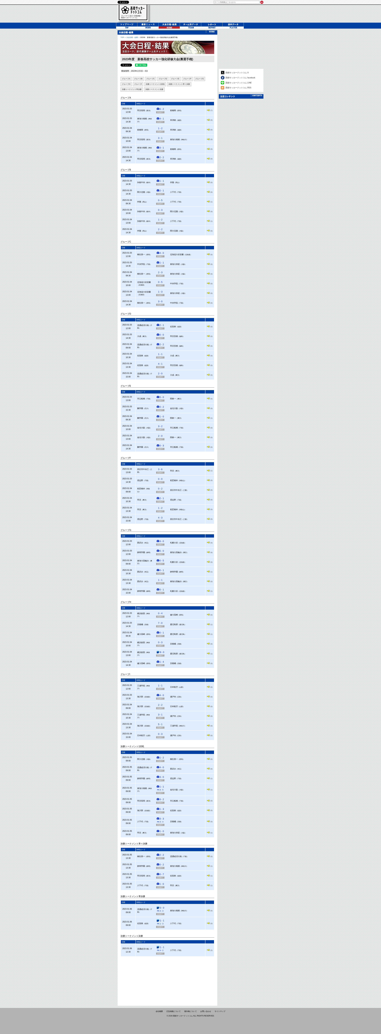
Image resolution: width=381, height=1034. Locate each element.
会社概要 (159, 1011)
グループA (126, 79)
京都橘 (140, 624)
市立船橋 (141, 399)
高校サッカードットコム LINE (238, 83)
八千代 (173, 192)
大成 (139, 336)
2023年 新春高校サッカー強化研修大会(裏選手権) (159, 37)
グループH (126, 84)
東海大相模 (142, 119)
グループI (138, 84)
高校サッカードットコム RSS (238, 88)
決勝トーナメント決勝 (154, 89)
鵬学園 (140, 408)
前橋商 (173, 110)
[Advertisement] (167, 979)
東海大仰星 (175, 264)
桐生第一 (141, 254)
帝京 (172, 471)
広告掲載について (173, 1011)
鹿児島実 (174, 624)
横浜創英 (141, 613)
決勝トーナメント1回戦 (155, 84)
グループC (150, 79)
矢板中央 (141, 182)
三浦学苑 (141, 686)
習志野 (140, 480)
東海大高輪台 (176, 552)
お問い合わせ (205, 1011)
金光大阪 (174, 408)
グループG (199, 79)
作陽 (172, 182)
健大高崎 (174, 615)
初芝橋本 (174, 480)
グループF (187, 79)
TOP (122, 37)
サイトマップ (220, 1011)
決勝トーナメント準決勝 (132, 89)
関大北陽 (141, 192)
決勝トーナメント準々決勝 (179, 84)
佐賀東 (173, 326)
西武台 (140, 543)
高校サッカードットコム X (237, 72)
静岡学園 (141, 552)
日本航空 (174, 687)
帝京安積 (174, 336)
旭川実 (140, 697)
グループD (163, 79)
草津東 (173, 120)
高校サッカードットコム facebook (240, 78)
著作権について (190, 1011)
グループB (138, 79)
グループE (175, 79)
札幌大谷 (174, 543)
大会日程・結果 (132, 37)
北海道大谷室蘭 (177, 254)
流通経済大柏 (143, 325)
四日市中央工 (143, 469)
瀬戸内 (173, 697)
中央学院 (141, 264)
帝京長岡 (141, 110)
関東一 (173, 399)
